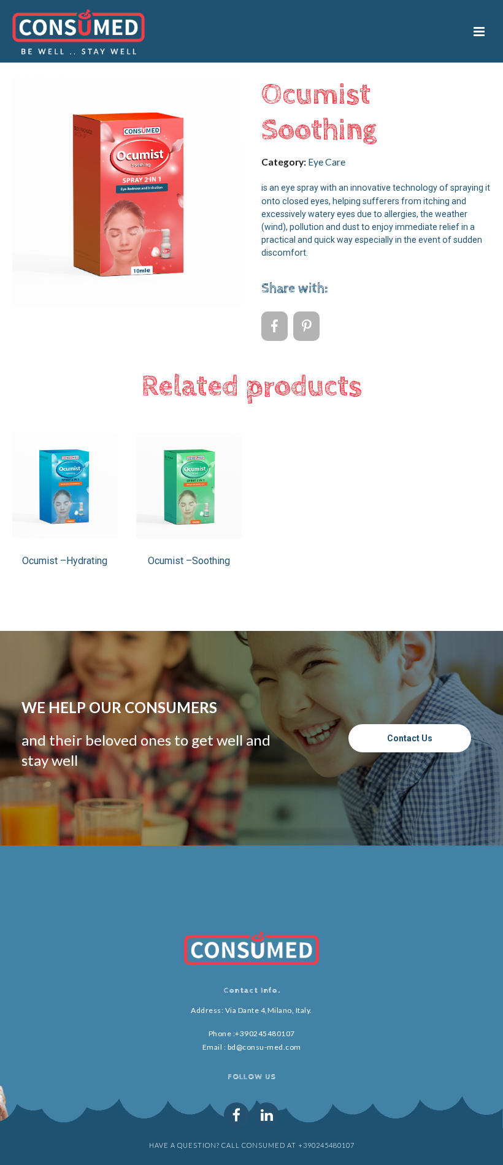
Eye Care (326, 161)
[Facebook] (236, 1115)
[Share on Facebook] (274, 326)
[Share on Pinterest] (306, 326)
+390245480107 (265, 1033)
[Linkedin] (266, 1115)
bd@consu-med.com (264, 1047)
